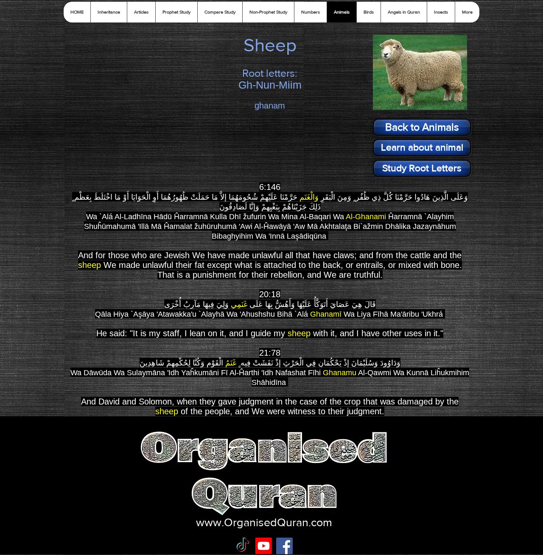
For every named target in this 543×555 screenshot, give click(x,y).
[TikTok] (243, 546)
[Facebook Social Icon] (284, 546)
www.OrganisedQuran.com (264, 522)
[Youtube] (263, 546)
